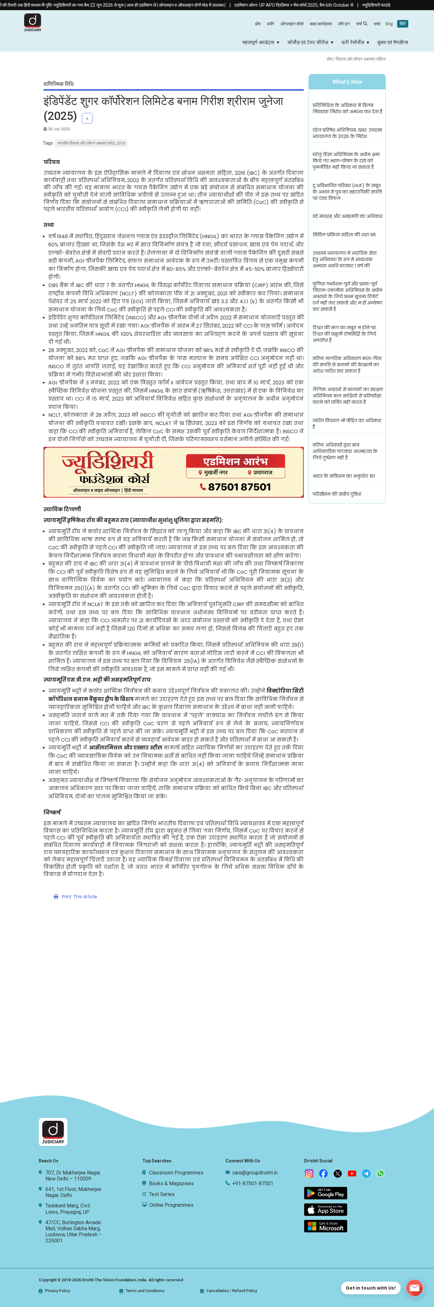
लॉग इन (344, 23)
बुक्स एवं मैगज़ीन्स (392, 42)
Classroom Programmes (176, 1173)
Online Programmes (171, 1205)
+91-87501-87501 (252, 1183)
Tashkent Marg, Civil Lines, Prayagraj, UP (67, 1209)
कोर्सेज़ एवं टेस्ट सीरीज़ (308, 42)
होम (258, 23)
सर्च (359, 23)
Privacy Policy (57, 1291)
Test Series (162, 1194)
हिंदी (403, 23)
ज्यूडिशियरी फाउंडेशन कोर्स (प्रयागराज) (369, 5)
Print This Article (77, 896)
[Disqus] (217, 1002)
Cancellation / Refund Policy (232, 1291)
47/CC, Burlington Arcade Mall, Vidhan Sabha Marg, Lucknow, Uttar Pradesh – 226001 (73, 1231)
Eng (389, 23)
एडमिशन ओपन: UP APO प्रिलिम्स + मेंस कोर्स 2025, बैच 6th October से (270, 5)
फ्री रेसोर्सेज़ (353, 42)
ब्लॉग (270, 23)
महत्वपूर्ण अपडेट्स (258, 42)
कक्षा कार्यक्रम (321, 23)
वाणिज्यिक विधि (59, 84)
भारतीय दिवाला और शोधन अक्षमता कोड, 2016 (91, 143)
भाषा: (390, 23)
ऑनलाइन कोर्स (292, 23)
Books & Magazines (171, 1183)
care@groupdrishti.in (255, 1173)
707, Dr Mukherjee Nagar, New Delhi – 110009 (73, 1176)
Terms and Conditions (145, 1291)
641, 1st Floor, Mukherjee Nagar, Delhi (73, 1192)
